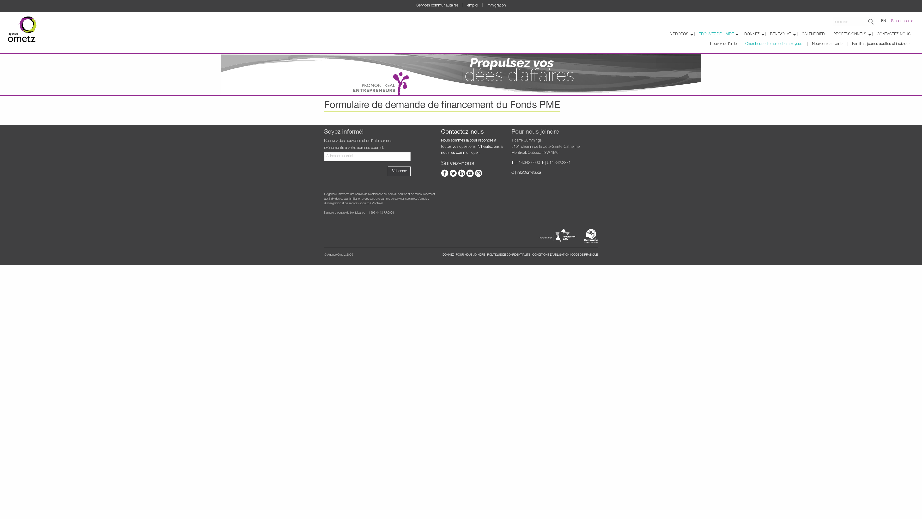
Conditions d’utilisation (550, 254)
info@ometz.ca (529, 173)
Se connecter (902, 21)
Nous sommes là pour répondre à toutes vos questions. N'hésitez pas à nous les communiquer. (472, 147)
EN (883, 21)
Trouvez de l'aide (716, 35)
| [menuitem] (694, 35)
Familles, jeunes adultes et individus (881, 44)
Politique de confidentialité (508, 254)
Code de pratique (584, 254)
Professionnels (849, 35)
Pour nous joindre (470, 254)
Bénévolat (780, 35)
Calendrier (813, 35)
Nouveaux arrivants (827, 44)
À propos (678, 35)
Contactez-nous (893, 35)
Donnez (751, 35)
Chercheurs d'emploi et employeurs (774, 44)
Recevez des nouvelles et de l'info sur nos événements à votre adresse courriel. (358, 144)
